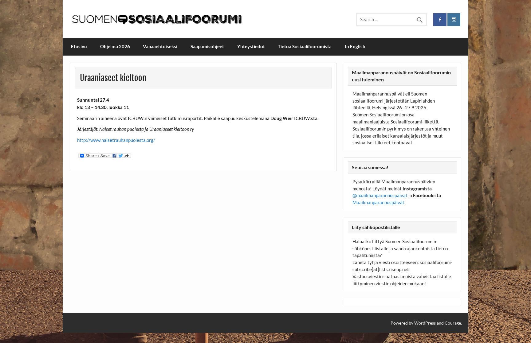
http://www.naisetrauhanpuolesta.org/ (116, 140)
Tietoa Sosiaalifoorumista (305, 46)
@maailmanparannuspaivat (379, 195)
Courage (453, 322)
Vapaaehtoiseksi (160, 46)
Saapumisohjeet (207, 46)
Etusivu (79, 46)
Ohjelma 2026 (115, 46)
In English (355, 46)
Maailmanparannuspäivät (378, 202)
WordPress (425, 322)
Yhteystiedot (251, 46)
